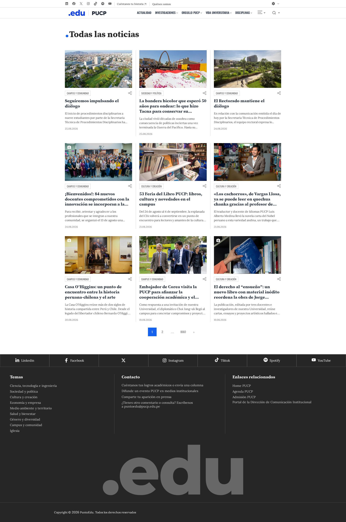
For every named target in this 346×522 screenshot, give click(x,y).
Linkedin (27, 360)
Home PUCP (241, 386)
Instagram (176, 360)
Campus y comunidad (78, 93)
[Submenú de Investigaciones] (177, 13)
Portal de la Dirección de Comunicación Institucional (271, 402)
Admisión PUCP (244, 397)
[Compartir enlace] (130, 93)
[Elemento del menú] (261, 12)
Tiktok (225, 360)
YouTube (324, 360)
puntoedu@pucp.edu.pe (142, 406)
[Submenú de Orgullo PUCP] (201, 13)
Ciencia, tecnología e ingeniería (33, 386)
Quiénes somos (161, 4)
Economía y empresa (25, 402)
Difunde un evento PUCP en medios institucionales (160, 391)
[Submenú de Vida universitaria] (231, 13)
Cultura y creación (151, 186)
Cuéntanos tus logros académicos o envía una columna (162, 385)
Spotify (275, 360)
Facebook (77, 360)
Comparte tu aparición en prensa (146, 397)
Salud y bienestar (23, 414)
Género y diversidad (25, 419)
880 (183, 332)
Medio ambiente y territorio (31, 408)
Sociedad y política (151, 93)
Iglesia (14, 431)
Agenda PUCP (242, 391)
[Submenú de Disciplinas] (251, 13)
